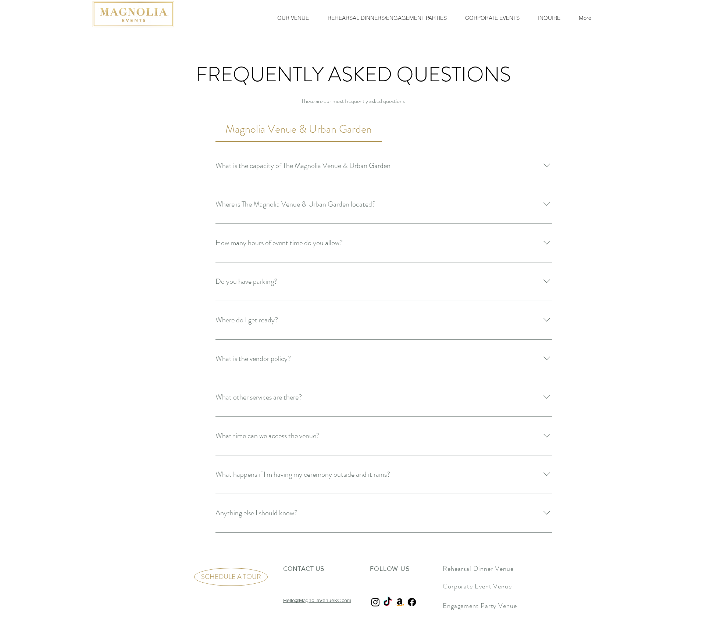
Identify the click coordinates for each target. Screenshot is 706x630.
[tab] (298, 128)
